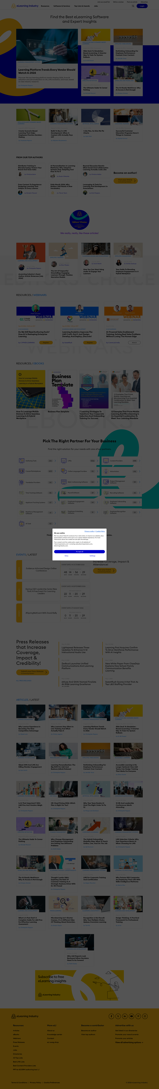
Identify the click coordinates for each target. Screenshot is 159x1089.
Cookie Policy (100, 531)
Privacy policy (89, 531)
